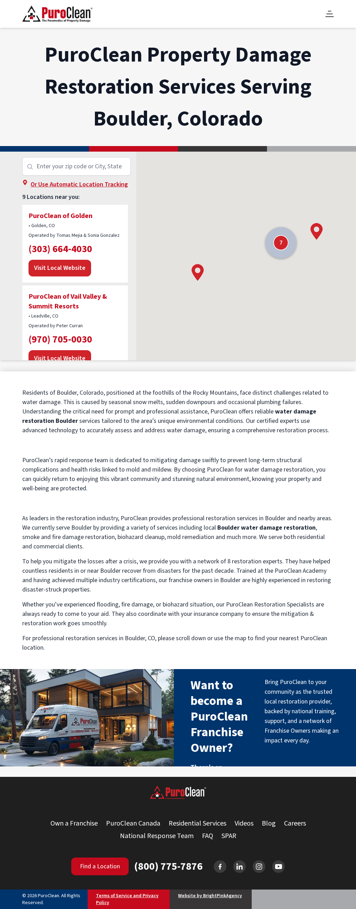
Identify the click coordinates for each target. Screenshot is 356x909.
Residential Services (197, 823)
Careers (295, 823)
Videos (244, 823)
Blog (269, 823)
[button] (198, 272)
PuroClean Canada (133, 823)
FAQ (207, 836)
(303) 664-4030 (60, 249)
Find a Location (100, 866)
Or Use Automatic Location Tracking (79, 184)
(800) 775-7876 (168, 866)
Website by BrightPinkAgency (210, 895)
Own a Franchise (74, 823)
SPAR (228, 836)
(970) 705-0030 (60, 339)
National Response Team (157, 836)
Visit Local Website (60, 268)
